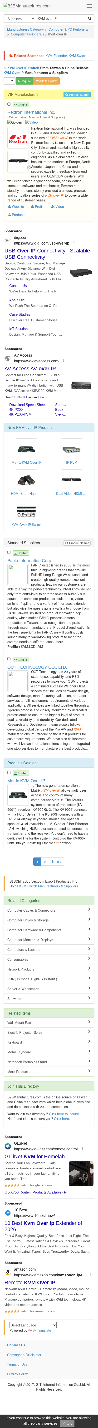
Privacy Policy (17, 1373)
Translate (44, 1330)
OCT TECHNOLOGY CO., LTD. (37, 667)
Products (18, 214)
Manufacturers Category (25, 29)
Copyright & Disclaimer (24, 1354)
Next (28, 167)
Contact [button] (22, 105)
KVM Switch (78, 55)
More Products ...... (21, 1071)
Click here (61, 1118)
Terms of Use (17, 1364)
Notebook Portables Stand (27, 1061)
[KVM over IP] (18, 137)
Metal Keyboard (19, 1052)
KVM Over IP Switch (23, 67)
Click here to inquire (64, 1113)
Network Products (20, 969)
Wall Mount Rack (20, 1022)
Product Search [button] (79, 94)
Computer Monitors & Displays (30, 939)
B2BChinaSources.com (27, 881)
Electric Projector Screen (25, 1032)
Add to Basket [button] (48, 81)
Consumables (17, 959)
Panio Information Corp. (29, 560)
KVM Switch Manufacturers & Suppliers (48, 886)
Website (17, 206)
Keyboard (14, 1042)
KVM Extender (56, 55)
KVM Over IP (14, 72)
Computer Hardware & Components (34, 929)
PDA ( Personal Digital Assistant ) (32, 979)
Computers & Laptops (23, 949)
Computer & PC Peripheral (68, 29)
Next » (57, 861)
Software (14, 998)
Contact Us (16, 1344)
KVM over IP (26, 427)
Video (59, 206)
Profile (39, 206)
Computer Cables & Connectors (31, 910)
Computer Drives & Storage (28, 920)
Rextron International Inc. (31, 112)
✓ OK (67, 1423)
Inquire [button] (26, 81)
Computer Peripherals (27, 34)
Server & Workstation (23, 988)
